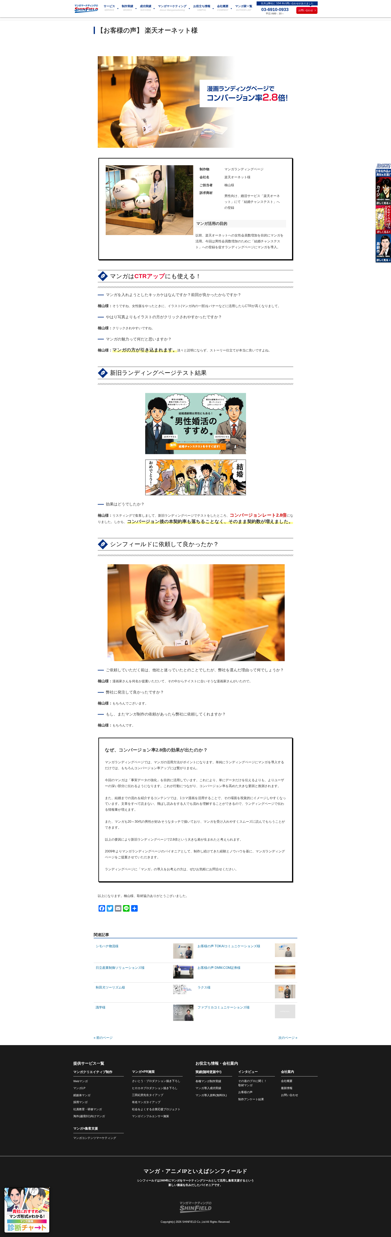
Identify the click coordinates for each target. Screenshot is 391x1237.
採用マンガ (80, 1102)
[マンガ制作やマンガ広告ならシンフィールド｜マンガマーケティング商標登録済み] (86, 12)
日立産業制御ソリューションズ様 (120, 967)
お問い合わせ (305, 10)
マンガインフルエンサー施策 (150, 1116)
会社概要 (286, 1081)
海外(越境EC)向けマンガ (89, 1116)
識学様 (100, 1007)
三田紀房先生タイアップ (147, 1095)
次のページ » (287, 1037)
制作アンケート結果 (251, 1099)
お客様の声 (245, 1092)
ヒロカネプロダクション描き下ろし (155, 1088)
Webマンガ (80, 1081)
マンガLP (79, 1088)
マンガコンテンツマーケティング (94, 1138)
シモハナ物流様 (107, 946)
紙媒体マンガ (81, 1095)
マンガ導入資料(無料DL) (211, 1095)
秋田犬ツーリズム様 (110, 987)
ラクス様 (204, 987)
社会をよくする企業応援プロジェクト (156, 1109)
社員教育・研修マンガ (87, 1109)
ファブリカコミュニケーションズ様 (224, 1007)
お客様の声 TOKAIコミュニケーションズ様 (229, 946)
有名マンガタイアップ (146, 1102)
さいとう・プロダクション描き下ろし (156, 1081)
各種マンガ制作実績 (208, 1081)
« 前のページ (103, 1037)
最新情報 (286, 1088)
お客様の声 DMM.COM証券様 (219, 967)
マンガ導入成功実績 (208, 1088)
